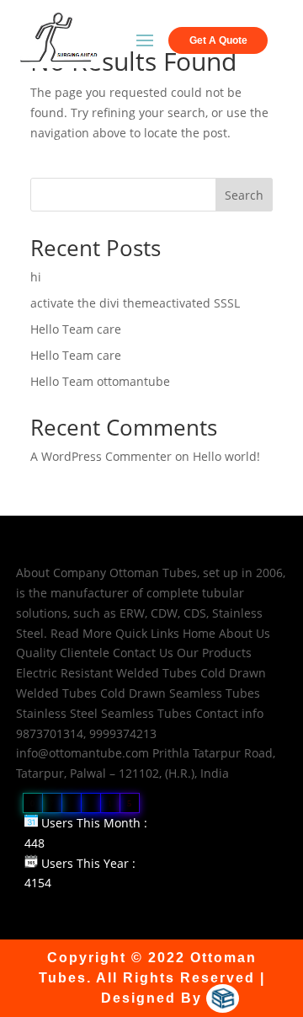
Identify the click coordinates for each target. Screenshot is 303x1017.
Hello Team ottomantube (100, 381)
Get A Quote (218, 40)
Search (244, 195)
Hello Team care (75, 329)
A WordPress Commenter (101, 456)
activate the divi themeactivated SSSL (135, 303)
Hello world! (226, 456)
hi (35, 277)
